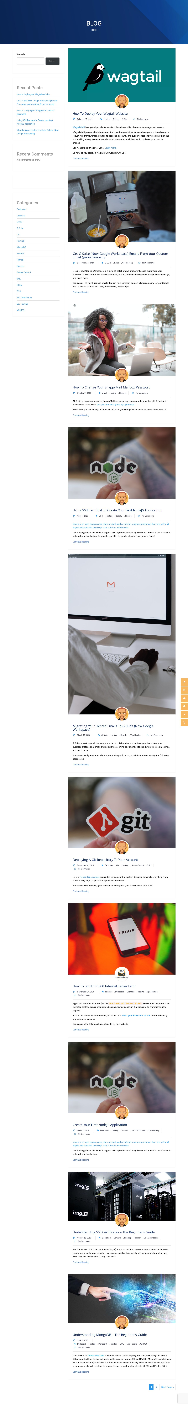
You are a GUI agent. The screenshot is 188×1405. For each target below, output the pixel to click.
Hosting (107, 119)
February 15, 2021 (85, 119)
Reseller (122, 393)
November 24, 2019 (85, 865)
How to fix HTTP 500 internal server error (104, 986)
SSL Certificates (138, 1130)
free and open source (90, 877)
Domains (130, 992)
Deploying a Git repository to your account (105, 859)
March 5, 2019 (83, 1130)
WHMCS (144, 1344)
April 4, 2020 (82, 516)
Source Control (137, 865)
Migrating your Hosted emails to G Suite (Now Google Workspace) (113, 728)
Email (116, 263)
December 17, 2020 (85, 263)
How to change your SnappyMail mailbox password (111, 387)
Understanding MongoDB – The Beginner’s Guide (110, 1334)
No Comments (143, 119)
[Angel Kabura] (122, 101)
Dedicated (109, 865)
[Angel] (122, 974)
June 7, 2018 (82, 1340)
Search (21, 54)
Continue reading (85, 158)
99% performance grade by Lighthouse (115, 404)
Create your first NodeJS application (100, 1124)
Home (94, 30)
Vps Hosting (127, 263)
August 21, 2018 (84, 1238)
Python (116, 119)
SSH (101, 516)
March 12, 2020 (83, 735)
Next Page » (167, 1387)
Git (117, 865)
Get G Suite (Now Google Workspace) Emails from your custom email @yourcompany (120, 255)
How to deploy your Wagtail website (100, 113)
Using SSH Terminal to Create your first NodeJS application (117, 510)
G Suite (108, 263)
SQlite (124, 119)
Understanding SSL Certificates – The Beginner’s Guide (114, 1232)
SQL (122, 1344)
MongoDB (102, 1344)
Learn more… (111, 148)
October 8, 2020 (84, 393)
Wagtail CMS (79, 127)
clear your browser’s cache (136, 1015)
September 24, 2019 (85, 992)
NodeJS (118, 516)
